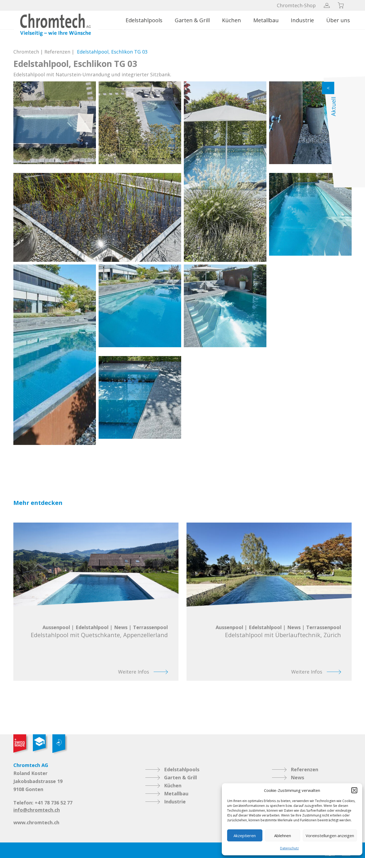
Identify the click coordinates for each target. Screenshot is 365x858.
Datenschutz (289, 848)
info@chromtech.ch (36, 810)
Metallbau (266, 20)
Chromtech (26, 51)
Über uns (338, 20)
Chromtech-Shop (296, 5)
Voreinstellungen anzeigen (330, 835)
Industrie (302, 20)
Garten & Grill (192, 20)
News (297, 777)
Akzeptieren (245, 835)
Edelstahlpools (144, 20)
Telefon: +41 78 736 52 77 (42, 802)
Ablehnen (282, 835)
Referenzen (57, 51)
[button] (354, 790)
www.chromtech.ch (36, 822)
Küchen (231, 20)
